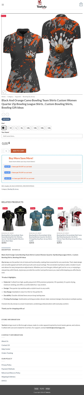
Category (10, 96)
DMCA (4, 381)
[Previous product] (7, 114)
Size (3, 123)
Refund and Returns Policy (11, 373)
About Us (5, 341)
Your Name (5, 132)
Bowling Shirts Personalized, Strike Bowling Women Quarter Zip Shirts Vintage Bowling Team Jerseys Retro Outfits (40, 238)
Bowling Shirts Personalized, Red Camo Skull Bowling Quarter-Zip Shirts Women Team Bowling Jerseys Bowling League (69, 238)
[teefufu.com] (42, 4)
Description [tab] (6, 250)
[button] (3, 4)
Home (3, 96)
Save (4, 16)
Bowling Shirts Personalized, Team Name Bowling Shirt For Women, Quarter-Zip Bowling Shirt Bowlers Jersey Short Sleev (13, 238)
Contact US (6, 345)
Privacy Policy (6, 365)
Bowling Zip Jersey (29, 96)
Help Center (6, 349)
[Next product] (3, 114)
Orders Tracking (7, 353)
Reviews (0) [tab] (16, 250)
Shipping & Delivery (8, 377)
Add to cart (18, 151)
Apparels (18, 96)
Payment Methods (8, 369)
